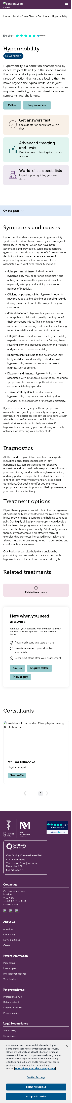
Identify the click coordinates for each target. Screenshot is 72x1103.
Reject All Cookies (36, 1086)
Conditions (43, 16)
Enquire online (37, 105)
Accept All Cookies (36, 1096)
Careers (7, 945)
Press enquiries (11, 1013)
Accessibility (9, 1030)
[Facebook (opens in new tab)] (17, 911)
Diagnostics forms (12, 1007)
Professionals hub (12, 997)
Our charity (9, 934)
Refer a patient (11, 1002)
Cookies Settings (36, 1077)
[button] (36, 590)
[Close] (66, 1046)
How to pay (20, 676)
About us (8, 929)
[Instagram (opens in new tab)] (11, 911)
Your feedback (11, 979)
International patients (14, 974)
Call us (12, 105)
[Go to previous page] (25, 793)
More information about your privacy (35, 1068)
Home (6, 16)
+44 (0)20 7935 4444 (14, 901)
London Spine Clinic (23, 16)
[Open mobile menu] (66, 4)
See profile (16, 775)
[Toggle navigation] (22, 211)
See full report (14, 870)
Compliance (9, 1036)
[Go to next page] (47, 793)
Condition (14, 55)
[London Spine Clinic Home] (14, 5)
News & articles (11, 940)
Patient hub (9, 963)
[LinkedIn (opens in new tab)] (5, 911)
